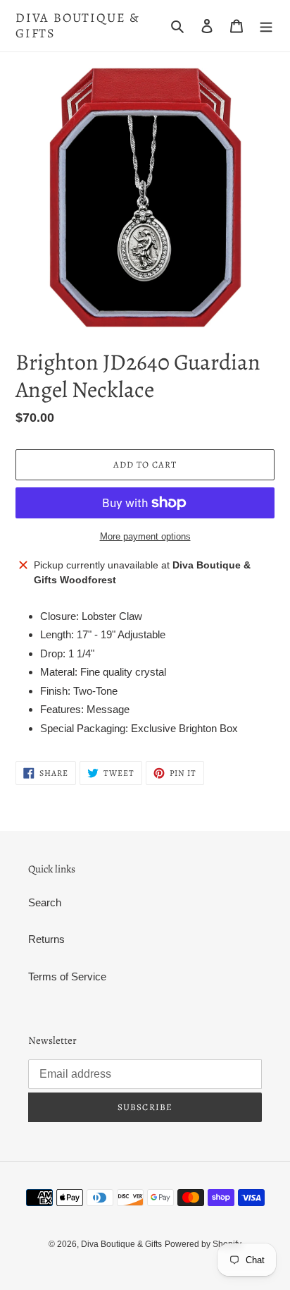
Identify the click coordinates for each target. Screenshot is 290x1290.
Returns (46, 939)
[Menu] (266, 26)
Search (44, 902)
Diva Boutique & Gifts (77, 26)
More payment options (145, 536)
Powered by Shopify (203, 1244)
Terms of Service (67, 976)
